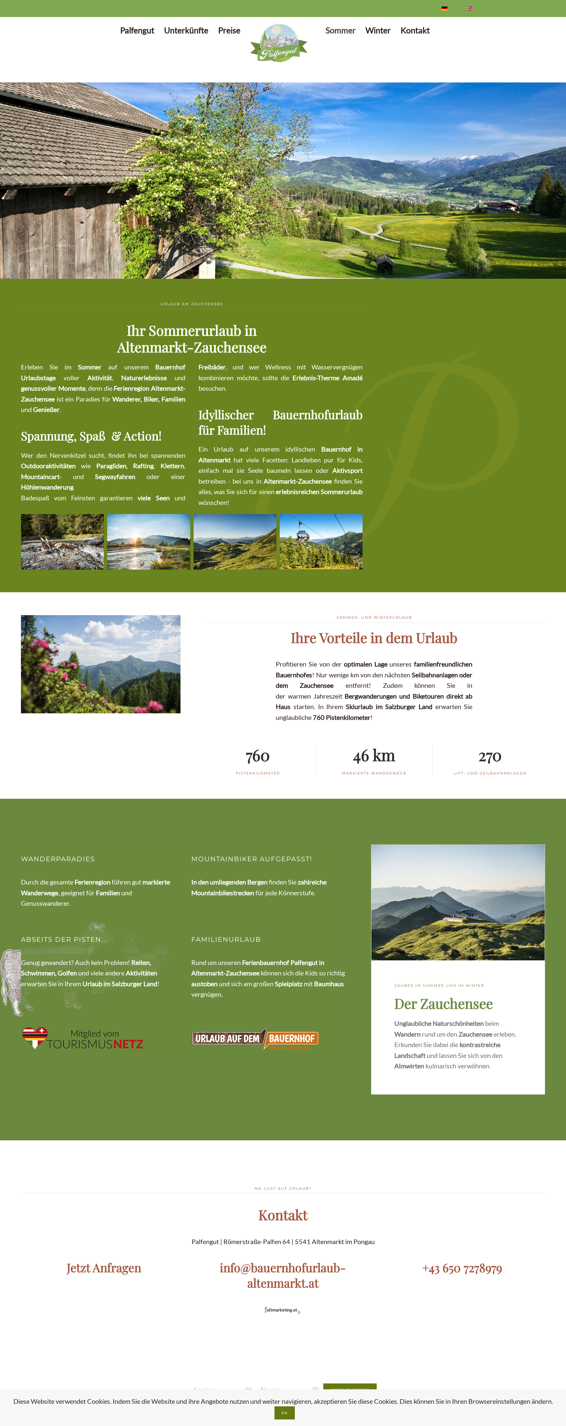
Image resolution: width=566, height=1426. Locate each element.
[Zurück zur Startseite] (283, 43)
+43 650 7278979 (462, 1267)
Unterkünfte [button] (186, 30)
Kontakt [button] (415, 30)
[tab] (267, 270)
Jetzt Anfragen (104, 1267)
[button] (12, 181)
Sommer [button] (341, 30)
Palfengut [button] (137, 30)
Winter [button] (378, 30)
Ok (284, 1413)
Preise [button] (229, 30)
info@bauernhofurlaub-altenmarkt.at (283, 1275)
